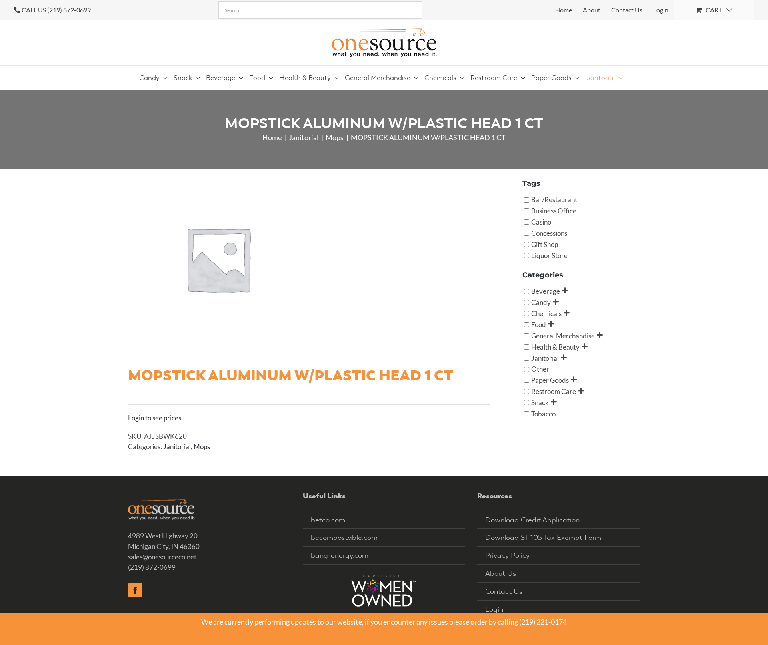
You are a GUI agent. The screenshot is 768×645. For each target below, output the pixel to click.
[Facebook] (135, 590)
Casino (541, 222)
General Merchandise (563, 335)
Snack (540, 402)
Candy (541, 302)
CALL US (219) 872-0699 (56, 10)
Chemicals (546, 313)
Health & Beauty (555, 346)
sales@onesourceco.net (162, 557)
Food (538, 324)
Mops (202, 446)
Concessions (549, 233)
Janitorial (177, 446)
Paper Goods (550, 380)
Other (540, 369)
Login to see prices (154, 418)
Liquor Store (549, 255)
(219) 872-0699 (152, 567)
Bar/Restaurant (554, 199)
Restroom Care (553, 391)
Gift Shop (544, 244)
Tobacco (543, 413)
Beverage (545, 291)
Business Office (553, 211)
